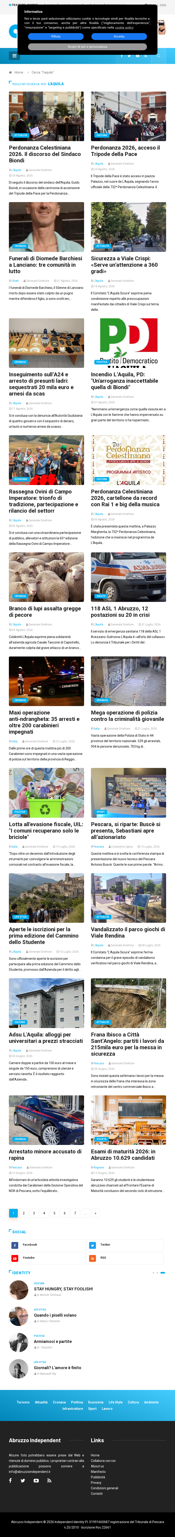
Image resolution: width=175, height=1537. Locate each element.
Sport (101, 812)
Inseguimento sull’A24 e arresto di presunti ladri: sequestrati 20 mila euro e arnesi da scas (41, 384)
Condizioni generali (104, 1488)
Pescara (98, 846)
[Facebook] (121, 56)
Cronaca (20, 246)
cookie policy (124, 27)
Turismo (23, 1402)
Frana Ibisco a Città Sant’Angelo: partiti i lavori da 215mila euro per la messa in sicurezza (127, 1044)
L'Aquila (16, 170)
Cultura (102, 135)
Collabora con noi (103, 1461)
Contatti (97, 1493)
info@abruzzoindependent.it (29, 1472)
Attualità (21, 135)
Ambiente (151, 1402)
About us (97, 1466)
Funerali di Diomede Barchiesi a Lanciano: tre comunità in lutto (45, 264)
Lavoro (107, 1408)
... (85, 1213)
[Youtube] (138, 56)
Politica (102, 362)
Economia (21, 479)
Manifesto (98, 1472)
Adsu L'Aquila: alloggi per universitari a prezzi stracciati (46, 1037)
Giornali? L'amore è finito (57, 1367)
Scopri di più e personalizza (87, 46)
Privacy (96, 1482)
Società (102, 1139)
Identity (21, 1273)
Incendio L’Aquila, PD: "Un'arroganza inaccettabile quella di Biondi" (124, 380)
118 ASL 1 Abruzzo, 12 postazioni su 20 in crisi (120, 611)
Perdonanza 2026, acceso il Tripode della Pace (125, 151)
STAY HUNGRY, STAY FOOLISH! (63, 1289)
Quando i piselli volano (55, 1315)
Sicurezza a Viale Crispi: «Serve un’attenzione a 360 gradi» (124, 264)
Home (19, 72)
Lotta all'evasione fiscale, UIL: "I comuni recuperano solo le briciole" (46, 830)
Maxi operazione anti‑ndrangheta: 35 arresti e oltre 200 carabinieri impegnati (44, 722)
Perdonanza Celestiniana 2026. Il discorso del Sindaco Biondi (45, 154)
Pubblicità (98, 1477)
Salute (101, 596)
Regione (98, 1167)
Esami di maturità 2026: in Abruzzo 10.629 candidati (123, 1154)
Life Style (21, 917)
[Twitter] (129, 56)
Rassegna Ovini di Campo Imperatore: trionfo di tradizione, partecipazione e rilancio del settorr (43, 501)
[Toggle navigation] (14, 55)
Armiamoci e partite (53, 1341)
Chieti (15, 280)
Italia (14, 741)
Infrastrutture (72, 1408)
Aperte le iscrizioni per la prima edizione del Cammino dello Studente (44, 935)
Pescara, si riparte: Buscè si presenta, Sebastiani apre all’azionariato (125, 830)
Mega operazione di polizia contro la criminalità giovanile (127, 715)
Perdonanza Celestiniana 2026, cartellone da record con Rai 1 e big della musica (125, 498)
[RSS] (145, 56)
